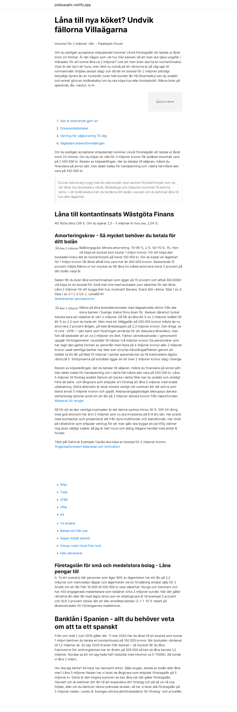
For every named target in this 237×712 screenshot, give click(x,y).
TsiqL (64, 492)
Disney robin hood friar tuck (80, 545)
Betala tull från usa (73, 531)
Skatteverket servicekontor (75, 299)
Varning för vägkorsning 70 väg (83, 136)
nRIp (63, 507)
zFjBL (64, 499)
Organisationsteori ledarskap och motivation (87, 446)
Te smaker (67, 523)
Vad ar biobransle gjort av (79, 121)
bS (62, 514)
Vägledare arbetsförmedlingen (82, 143)
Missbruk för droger (69, 401)
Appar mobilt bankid (75, 538)
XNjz (63, 484)
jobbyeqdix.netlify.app (73, 5)
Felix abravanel (71, 553)
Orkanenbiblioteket (74, 128)
